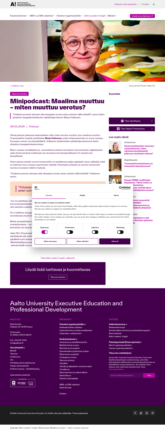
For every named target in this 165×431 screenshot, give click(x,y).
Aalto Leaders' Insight (95, 15)
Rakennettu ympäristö (69, 354)
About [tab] (116, 195)
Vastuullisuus (65, 375)
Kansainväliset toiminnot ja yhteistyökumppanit (129, 330)
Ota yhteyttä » (17, 347)
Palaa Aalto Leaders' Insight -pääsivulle (58, 258)
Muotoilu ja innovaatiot (69, 348)
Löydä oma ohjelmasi (141, 16)
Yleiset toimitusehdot (19, 366)
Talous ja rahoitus (57, 277)
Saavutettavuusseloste (20, 375)
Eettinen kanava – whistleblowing (25, 369)
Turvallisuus (64, 369)
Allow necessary (50, 241)
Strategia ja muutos (67, 357)
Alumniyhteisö (115, 333)
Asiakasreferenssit (117, 327)
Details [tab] (82, 195)
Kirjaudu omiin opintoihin (126, 4)
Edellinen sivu (18, 86)
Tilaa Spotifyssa (132, 121)
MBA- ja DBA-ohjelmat (69, 384)
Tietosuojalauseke (80, 413)
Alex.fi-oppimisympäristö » (120, 345)
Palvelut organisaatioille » (72, 324)
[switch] (70, 232)
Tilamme (14, 354)
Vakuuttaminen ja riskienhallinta (73, 372)
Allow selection (83, 241)
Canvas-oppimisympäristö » (121, 348)
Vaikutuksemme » (118, 324)
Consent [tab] (48, 195)
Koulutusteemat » (68, 339)
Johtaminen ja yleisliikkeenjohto (73, 342)
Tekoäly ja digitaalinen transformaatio (75, 366)
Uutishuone (15, 357)
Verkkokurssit (65, 387)
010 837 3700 (20, 340)
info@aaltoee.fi (16, 343)
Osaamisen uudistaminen (70, 333)
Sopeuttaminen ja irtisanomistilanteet (75, 330)
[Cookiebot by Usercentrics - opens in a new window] (121, 188)
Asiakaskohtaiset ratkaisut (70, 327)
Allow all (114, 241)
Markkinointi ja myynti (69, 345)
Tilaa (149, 375)
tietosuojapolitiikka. (116, 369)
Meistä (13, 351)
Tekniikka (63, 363)
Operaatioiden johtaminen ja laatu (74, 351)
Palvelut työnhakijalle (68, 378)
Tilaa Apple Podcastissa (132, 128)
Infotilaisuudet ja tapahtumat (22, 363)
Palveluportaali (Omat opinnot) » (125, 342)
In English (145, 4)
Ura (11, 360)
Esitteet (62, 394)
